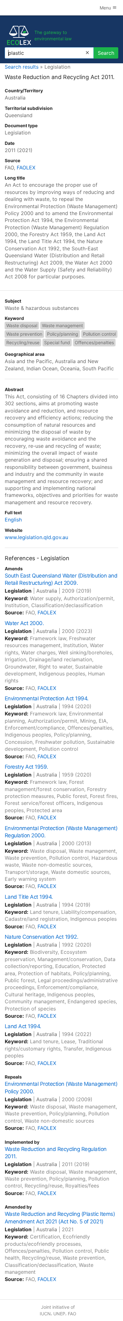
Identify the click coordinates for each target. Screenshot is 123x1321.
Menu (106, 7)
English (13, 519)
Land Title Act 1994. (29, 897)
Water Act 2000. (24, 623)
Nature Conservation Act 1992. (41, 937)
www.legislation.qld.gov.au (36, 537)
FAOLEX (26, 167)
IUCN (45, 1313)
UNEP (59, 1313)
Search (106, 53)
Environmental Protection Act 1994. (47, 698)
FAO (72, 1313)
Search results (21, 67)
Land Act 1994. (23, 1026)
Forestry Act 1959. (26, 767)
